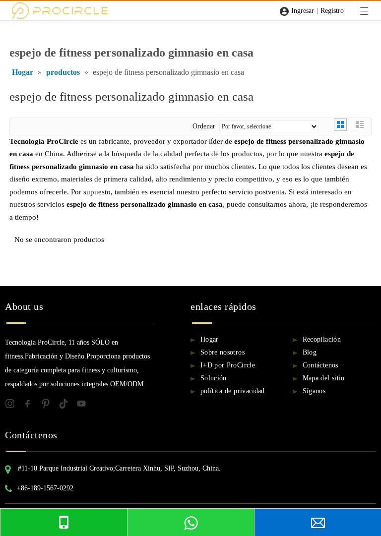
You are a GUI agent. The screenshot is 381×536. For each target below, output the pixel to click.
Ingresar (302, 10)
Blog (310, 352)
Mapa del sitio (324, 378)
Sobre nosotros (222, 352)
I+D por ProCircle (227, 365)
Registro (332, 10)
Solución (213, 378)
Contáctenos (320, 365)
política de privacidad (232, 391)
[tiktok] (67, 405)
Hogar (209, 339)
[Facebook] (32, 405)
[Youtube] (84, 405)
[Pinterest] (50, 405)
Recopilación (322, 339)
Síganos (314, 391)
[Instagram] (14, 405)
